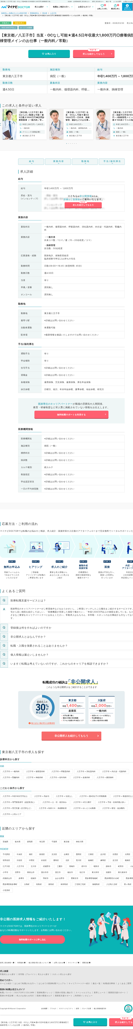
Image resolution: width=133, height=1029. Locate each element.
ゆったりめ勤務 (26, 28)
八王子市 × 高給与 (41, 796)
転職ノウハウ (6, 992)
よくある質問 (117, 1)
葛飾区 (127, 860)
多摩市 (21, 878)
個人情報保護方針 (100, 1008)
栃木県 (17, 841)
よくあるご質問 (124, 983)
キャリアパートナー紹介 (79, 983)
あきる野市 (59, 878)
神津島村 (64, 884)
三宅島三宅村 (80, 884)
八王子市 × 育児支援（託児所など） (17, 808)
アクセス (53, 1008)
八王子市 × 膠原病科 (105, 777)
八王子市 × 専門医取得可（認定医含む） (19, 802)
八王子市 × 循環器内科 (35, 771)
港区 (31, 854)
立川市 (33, 866)
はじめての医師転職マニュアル (52, 983)
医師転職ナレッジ (45, 992)
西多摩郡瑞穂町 (91, 878)
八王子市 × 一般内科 (11, 771)
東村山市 (30, 872)
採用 (77, 1008)
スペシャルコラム (83, 992)
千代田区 (6, 854)
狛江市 (82, 872)
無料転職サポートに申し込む (32, 939)
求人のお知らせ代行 (25, 996)
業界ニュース (100, 992)
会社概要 (44, 1008)
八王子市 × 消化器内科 (86, 771)
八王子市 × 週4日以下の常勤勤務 (93, 796)
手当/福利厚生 (112, 161)
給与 (32, 161)
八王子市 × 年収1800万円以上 (15, 796)
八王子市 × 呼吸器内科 (61, 771)
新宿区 (42, 854)
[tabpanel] (25, 124)
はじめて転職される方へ (25, 983)
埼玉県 (42, 841)
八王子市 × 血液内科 (81, 777)
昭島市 (96, 866)
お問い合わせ (58, 962)
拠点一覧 (108, 1)
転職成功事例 (109, 983)
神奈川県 (79, 841)
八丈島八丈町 (111, 884)
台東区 (66, 854)
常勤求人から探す (8, 974)
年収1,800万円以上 (9, 28)
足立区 (115, 860)
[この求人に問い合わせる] (83, 201)
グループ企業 (86, 1008)
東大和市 (95, 872)
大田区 (127, 854)
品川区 (103, 854)
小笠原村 (6, 890)
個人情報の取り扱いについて (39, 962)
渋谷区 (19, 860)
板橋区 (91, 860)
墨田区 (78, 854)
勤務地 (85, 161)
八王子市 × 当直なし (64, 796)
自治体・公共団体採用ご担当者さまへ (79, 1)
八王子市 (53, 13)
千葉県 (54, 841)
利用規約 (20, 962)
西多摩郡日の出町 (112, 878)
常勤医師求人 (34, 13)
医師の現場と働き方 (64, 992)
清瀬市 (108, 872)
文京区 (54, 854)
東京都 (44, 13)
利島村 (39, 884)
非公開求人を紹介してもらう (71, 735)
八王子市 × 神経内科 (34, 777)
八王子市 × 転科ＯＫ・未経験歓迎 (53, 808)
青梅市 (72, 866)
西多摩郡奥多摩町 (10, 884)
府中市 (84, 866)
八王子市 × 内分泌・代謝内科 (114, 771)
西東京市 (74, 878)
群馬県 (30, 841)
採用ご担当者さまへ (98, 1)
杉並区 (44, 860)
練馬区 (103, 860)
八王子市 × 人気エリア (12, 814)
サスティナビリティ (66, 1008)
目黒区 (115, 854)
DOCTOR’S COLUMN (24, 992)
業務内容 (58, 161)
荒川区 (78, 860)
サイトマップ (72, 962)
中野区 (31, 860)
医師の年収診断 (7, 996)
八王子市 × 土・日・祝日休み (55, 802)
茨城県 (5, 841)
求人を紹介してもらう (94, 54)
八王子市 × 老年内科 (58, 777)
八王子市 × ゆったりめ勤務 (84, 808)
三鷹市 (59, 866)
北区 (67, 860)
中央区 (19, 854)
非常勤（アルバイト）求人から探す (33, 974)
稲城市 (33, 878)
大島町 (26, 884)
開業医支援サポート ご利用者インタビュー (74, 996)
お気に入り (50, 53)
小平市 (5, 872)
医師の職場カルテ (44, 996)
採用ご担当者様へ (6, 962)
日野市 (17, 872)
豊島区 (56, 860)
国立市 (58, 872)
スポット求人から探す (62, 974)
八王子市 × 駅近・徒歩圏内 (113, 808)
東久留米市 (122, 872)
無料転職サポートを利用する (71, 414)
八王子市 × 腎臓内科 (11, 777)
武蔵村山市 (7, 878)
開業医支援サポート (117, 992)
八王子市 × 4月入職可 (82, 802)
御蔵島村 (96, 884)
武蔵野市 (46, 866)
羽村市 (45, 878)
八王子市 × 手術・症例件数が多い (112, 802)
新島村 (51, 884)
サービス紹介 (6, 983)
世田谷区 (6, 860)
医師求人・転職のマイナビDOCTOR (14, 13)
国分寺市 (44, 872)
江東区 (91, 854)
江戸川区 (6, 866)
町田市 (121, 866)
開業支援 (85, 962)
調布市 (108, 866)
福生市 (70, 872)
